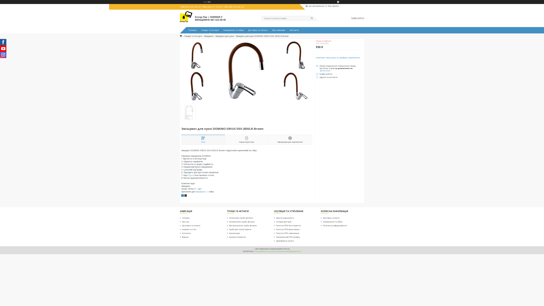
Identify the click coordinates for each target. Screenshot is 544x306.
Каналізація (234, 233)
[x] (185, 196)
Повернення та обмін (233, 30)
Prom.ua (286, 249)
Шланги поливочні (237, 237)
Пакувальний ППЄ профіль (288, 237)
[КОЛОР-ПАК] (186, 18)
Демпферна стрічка (285, 241)
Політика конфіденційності (335, 225)
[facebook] (182, 196)
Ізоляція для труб (283, 221)
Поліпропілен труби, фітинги (242, 221)
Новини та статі (189, 229)
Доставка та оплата (258, 30)
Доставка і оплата (331, 218)
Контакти (294, 30)
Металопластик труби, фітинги (243, 225)
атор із (190, 175)
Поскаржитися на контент (266, 251)
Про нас (185, 221)
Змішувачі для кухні (224, 36)
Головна (192, 30)
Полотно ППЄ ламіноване (287, 233)
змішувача (200, 191)
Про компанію (278, 30)
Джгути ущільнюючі (285, 218)
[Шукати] (311, 18)
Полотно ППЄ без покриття (288, 225)
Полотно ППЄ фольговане (287, 229)
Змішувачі (208, 36)
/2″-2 (196, 188)
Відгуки (185, 237)
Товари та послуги (210, 30)
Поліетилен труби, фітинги (241, 218)
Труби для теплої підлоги (240, 229)
